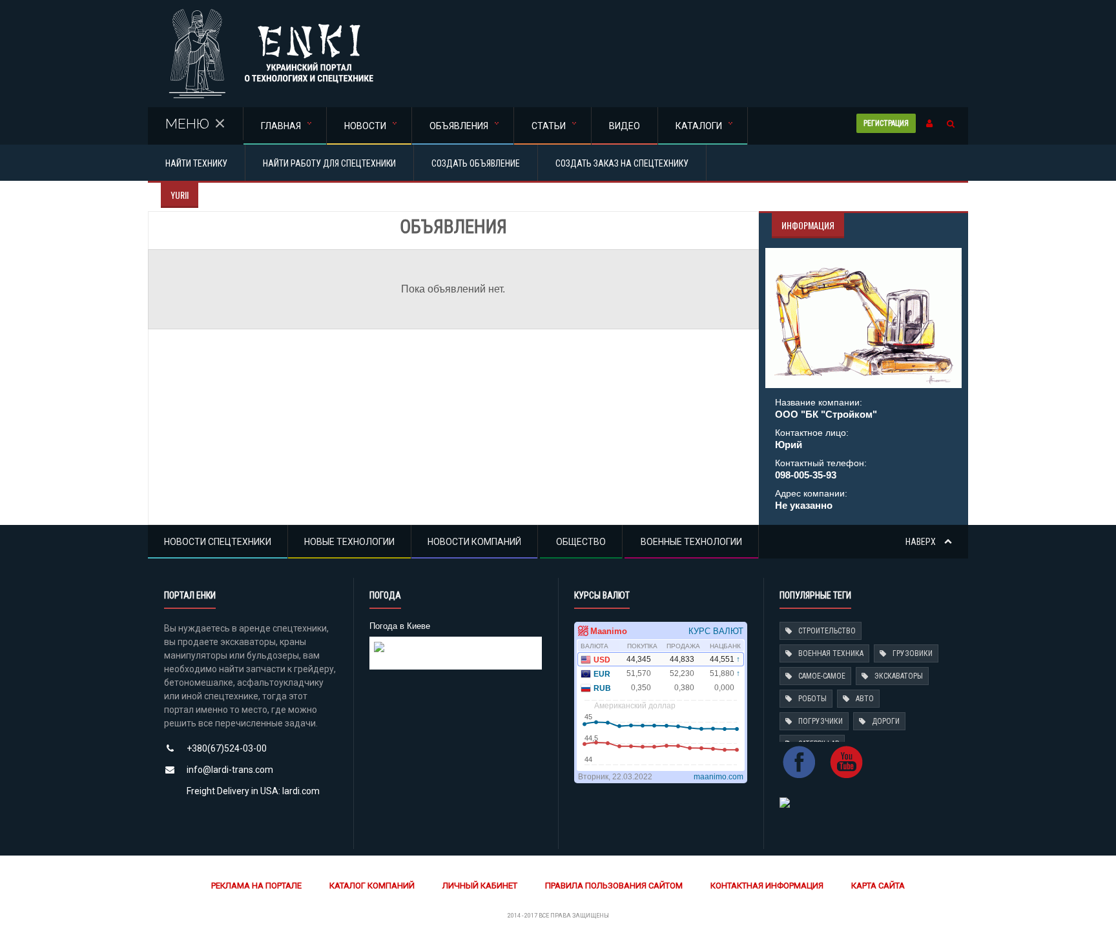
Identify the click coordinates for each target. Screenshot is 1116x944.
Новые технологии (349, 542)
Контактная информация (766, 885)
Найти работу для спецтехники (329, 163)
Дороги (886, 721)
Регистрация (886, 123)
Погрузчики (820, 721)
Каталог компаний (372, 885)
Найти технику (196, 163)
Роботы (812, 698)
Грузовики (913, 653)
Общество (581, 542)
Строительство (827, 630)
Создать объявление (475, 163)
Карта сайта (878, 885)
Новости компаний (474, 542)
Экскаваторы (898, 676)
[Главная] (271, 12)
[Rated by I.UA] (785, 801)
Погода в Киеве (399, 626)
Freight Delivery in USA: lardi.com (253, 791)
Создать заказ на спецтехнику (621, 163)
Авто (865, 698)
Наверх (921, 542)
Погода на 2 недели (412, 657)
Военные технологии (691, 542)
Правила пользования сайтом (614, 885)
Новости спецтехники (217, 542)
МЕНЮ (187, 124)
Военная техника (830, 653)
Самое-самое (821, 676)
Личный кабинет (479, 885)
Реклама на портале (256, 885)
